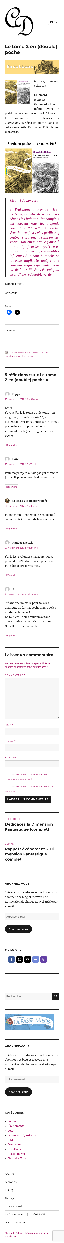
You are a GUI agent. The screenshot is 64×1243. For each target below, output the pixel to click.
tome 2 (29, 356)
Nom (9, 725)
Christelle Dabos (13, 1233)
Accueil (9, 1174)
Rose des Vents (18, 1158)
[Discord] (35, 959)
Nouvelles (14, 1144)
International (13, 1206)
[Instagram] (19, 959)
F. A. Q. (9, 1190)
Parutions (10, 356)
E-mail (10, 741)
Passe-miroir (16, 1153)
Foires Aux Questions (22, 1135)
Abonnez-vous (18, 929)
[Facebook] (11, 959)
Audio (12, 1121)
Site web (11, 757)
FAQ (11, 1130)
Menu (53, 22)
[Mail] (27, 959)
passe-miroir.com (16, 1222)
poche (21, 356)
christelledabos (18, 352)
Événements (16, 1126)
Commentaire (15, 675)
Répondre (11, 445)
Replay (9, 1198)
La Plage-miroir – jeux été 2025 (25, 1214)
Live (11, 1139)
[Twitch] (43, 959)
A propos (11, 1182)
